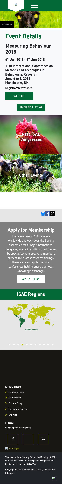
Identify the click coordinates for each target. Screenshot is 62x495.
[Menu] (34, 5)
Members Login (16, 392)
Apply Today (31, 279)
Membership (15, 397)
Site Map (13, 414)
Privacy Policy (15, 403)
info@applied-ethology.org (18, 427)
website (19, 96)
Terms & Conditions (18, 409)
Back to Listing (31, 107)
